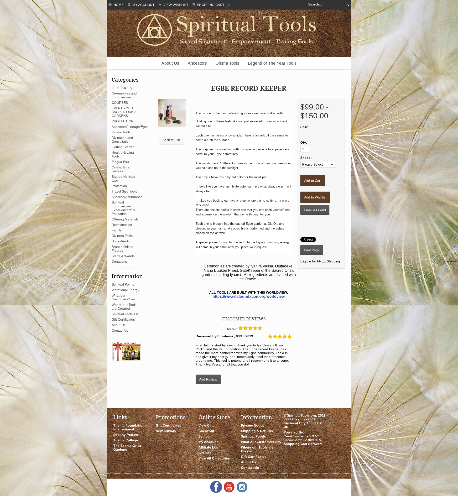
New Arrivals (166, 431)
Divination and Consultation (122, 139)
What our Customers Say (123, 297)
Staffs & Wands (123, 256)
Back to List (171, 140)
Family (117, 230)
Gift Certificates (123, 319)
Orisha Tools (227, 63)
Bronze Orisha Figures (122, 248)
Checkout (206, 431)
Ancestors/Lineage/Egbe (130, 127)
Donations (119, 261)
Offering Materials (125, 219)
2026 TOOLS (122, 88)
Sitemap (205, 453)
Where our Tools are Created (124, 306)
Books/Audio (121, 241)
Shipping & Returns (257, 431)
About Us (170, 63)
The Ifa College (125, 440)
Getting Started (123, 147)
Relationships (122, 225)
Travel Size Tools (124, 191)
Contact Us (120, 330)
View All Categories (214, 458)
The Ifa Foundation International (129, 427)
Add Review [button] (208, 379)
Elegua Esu (120, 162)
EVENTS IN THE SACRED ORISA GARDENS (124, 112)
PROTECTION (123, 121)
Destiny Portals (125, 435)
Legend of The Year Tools (272, 63)
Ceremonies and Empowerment (124, 95)
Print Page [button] (312, 250)
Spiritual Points (123, 284)
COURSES (120, 102)
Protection (119, 186)
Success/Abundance (127, 197)
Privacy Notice (252, 425)
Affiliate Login (210, 447)
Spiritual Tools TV (125, 314)
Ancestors (197, 63)
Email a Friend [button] (315, 210)
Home (118, 5)
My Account (143, 5)
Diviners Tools (122, 236)
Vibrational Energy (125, 290)
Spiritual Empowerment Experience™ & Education (123, 208)
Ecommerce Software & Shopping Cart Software (303, 442)
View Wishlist (175, 5)
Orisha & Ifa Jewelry (121, 169)
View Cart (206, 425)
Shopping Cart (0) (213, 5)
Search (204, 436)
